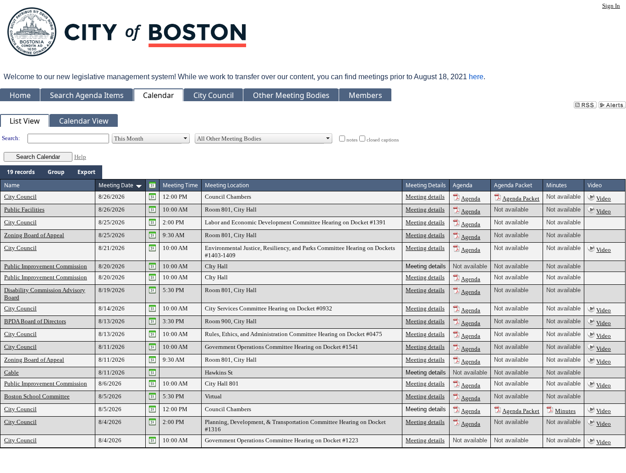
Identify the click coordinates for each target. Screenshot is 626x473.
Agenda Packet (520, 198)
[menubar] (51, 172)
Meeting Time (180, 185)
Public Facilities (24, 209)
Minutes (565, 411)
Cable (11, 372)
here (476, 77)
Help (80, 156)
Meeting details (425, 196)
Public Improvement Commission (45, 266)
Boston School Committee (37, 396)
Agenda (470, 198)
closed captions (383, 139)
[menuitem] (20, 172)
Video (603, 198)
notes (351, 139)
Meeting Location (227, 185)
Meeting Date (116, 185)
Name (12, 185)
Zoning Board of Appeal (34, 235)
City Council (20, 196)
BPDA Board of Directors (35, 321)
